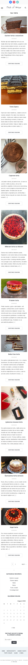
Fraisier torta (14, 300)
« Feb (13, 628)
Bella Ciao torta (14, 354)
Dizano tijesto (14, 580)
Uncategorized (14, 590)
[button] (2, 8)
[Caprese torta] (14, 140)
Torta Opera (14, 107)
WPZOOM (15, 661)
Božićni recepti (14, 578)
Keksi (14, 583)
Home (3, 651)
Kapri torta (14, 527)
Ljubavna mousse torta (14, 422)
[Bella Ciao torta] (14, 336)
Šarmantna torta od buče (14, 476)
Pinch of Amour (14, 7)
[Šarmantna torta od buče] (14, 457)
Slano (14, 585)
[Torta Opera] (14, 71)
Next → (24, 564)
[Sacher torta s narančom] (14, 17)
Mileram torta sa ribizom (14, 247)
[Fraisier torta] (14, 279)
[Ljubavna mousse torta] (14, 387)
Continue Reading (14, 63)
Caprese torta (14, 176)
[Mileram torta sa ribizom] (14, 211)
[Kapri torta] (14, 509)
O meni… (22, 653)
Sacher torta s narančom (14, 36)
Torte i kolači (14, 587)
